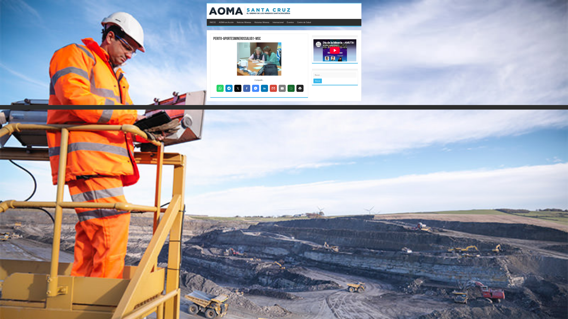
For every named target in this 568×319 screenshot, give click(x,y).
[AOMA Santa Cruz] (249, 11)
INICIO (213, 22)
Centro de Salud (304, 22)
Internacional (278, 22)
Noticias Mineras (244, 22)
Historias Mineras (261, 22)
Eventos (290, 22)
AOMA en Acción (226, 22)
